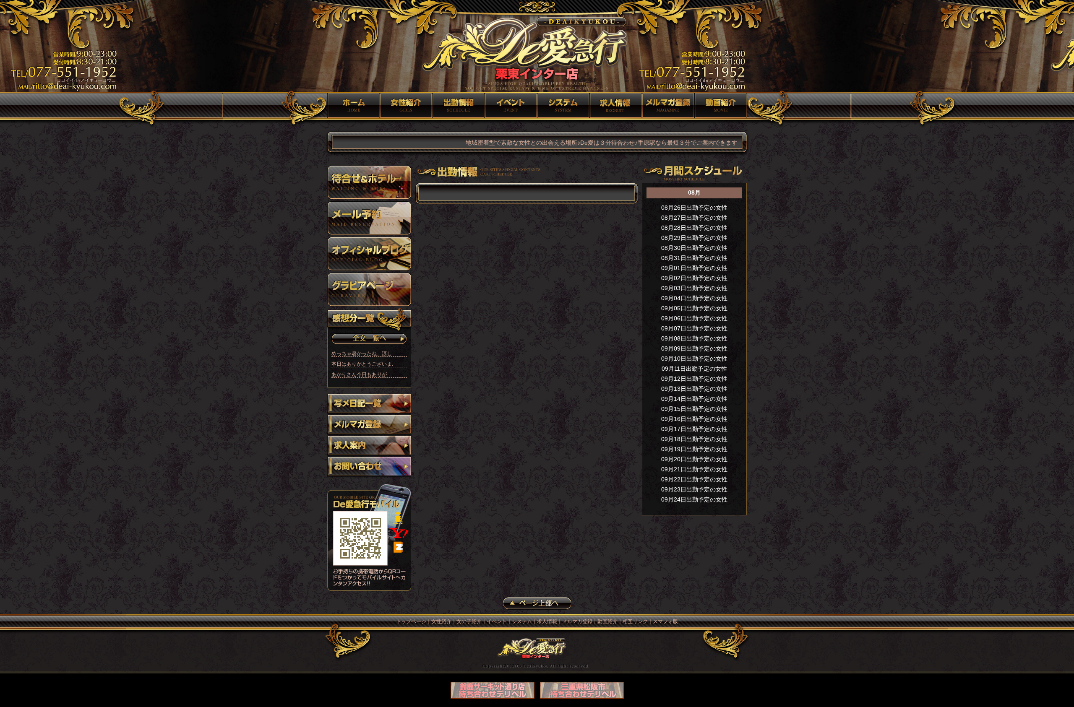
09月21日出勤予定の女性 (694, 469)
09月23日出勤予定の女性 (694, 489)
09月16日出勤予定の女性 (694, 419)
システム (563, 105)
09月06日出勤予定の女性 (694, 318)
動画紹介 (720, 105)
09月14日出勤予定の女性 (694, 398)
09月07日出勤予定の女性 (694, 328)
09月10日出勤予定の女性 (694, 358)
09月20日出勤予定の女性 (694, 459)
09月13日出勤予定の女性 (694, 388)
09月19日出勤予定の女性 (694, 449)
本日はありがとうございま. (362, 364)
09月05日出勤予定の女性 (694, 308)
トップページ (353, 105)
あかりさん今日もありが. (359, 374)
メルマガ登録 (668, 105)
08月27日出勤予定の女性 (694, 217)
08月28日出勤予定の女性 (694, 227)
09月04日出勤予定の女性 (694, 298)
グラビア (369, 289)
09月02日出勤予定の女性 (694, 278)
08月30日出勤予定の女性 (694, 247)
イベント (511, 105)
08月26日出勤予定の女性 (694, 207)
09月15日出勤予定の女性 (694, 408)
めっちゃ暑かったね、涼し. (362, 353)
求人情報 (615, 105)
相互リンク (635, 621)
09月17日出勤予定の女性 (694, 429)
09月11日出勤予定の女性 (694, 368)
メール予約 (369, 218)
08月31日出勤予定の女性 (694, 258)
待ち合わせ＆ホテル (369, 182)
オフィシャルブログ (369, 253)
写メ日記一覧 (369, 404)
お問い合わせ (369, 467)
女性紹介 (406, 105)
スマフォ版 (665, 621)
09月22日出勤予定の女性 (694, 479)
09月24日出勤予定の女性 (694, 499)
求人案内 (369, 446)
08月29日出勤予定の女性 (694, 237)
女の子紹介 (458, 105)
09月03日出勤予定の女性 (694, 288)
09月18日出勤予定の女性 (694, 439)
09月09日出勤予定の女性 (694, 348)
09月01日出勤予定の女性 (694, 268)
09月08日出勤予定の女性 (694, 338)
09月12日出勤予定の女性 (694, 378)
